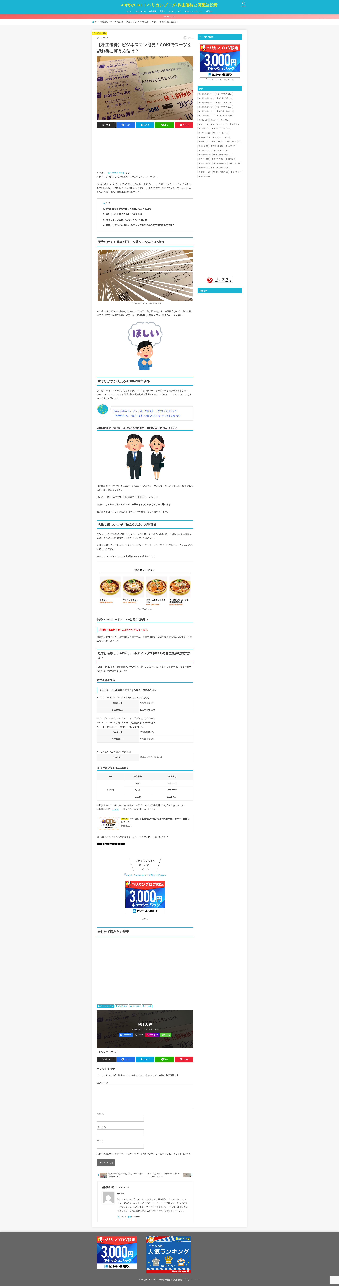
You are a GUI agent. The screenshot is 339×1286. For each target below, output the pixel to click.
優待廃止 (218, 146)
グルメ (205, 137)
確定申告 (218, 159)
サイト (100, 1140)
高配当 (162, 11)
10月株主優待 (226, 111)
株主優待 (152, 11)
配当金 (235, 163)
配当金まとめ (207, 168)
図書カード (205, 150)
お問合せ (209, 11)
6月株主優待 (225, 103)
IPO (226, 120)
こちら (115, 809)
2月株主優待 (225, 94)
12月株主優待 (226, 116)
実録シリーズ (222, 150)
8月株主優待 (225, 107)
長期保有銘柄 (221, 172)
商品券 (232, 146)
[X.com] (139, 1035)
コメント (102, 1083)
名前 (100, 1114)
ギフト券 (205, 133)
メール (101, 1127)
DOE (204, 120)
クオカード (221, 133)
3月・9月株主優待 (116, 22)
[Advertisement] (145, 148)
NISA (204, 124)
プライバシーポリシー (193, 11)
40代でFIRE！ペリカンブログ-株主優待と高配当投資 (169, 5)
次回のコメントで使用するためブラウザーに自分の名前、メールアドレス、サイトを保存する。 (146, 1154)
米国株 (231, 159)
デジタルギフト (207, 142)
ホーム (129, 11)
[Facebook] (126, 1035)
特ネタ (204, 159)
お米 (235, 124)
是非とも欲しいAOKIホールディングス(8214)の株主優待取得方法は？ (138, 225)
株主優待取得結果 (223, 155)
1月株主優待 (206, 94)
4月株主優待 (225, 98)
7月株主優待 (206, 107)
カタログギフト (222, 129)
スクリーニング (174, 11)
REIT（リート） (220, 124)
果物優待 (205, 155)
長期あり (205, 172)
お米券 (204, 129)
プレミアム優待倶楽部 (230, 142)
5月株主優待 (206, 103)
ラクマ (204, 146)
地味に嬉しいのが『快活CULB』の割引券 (125, 219)
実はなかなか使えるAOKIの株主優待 (122, 214)
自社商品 (148, 1006)
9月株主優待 (135, 1006)
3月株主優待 (122, 1006)
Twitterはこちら (169, 17)
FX (215, 120)
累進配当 (205, 163)
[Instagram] (152, 1035)
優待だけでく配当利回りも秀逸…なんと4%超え (127, 208)
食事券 (237, 172)
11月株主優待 (207, 116)
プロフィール (140, 11)
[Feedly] (165, 1035)
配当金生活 (224, 168)
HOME (97, 22)
